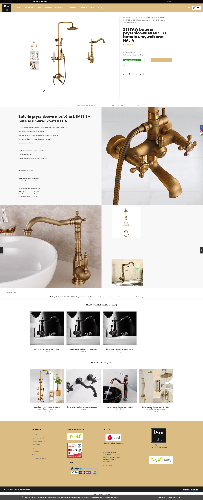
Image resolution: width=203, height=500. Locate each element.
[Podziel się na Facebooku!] (129, 74)
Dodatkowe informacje (86, 105)
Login (169, 1)
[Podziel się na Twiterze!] (140, 74)
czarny (133, 297)
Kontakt (34, 435)
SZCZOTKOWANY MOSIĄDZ (68, 297)
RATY (33, 448)
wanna (150, 297)
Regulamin (36, 451)
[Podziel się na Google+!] (133, 74)
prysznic (145, 297)
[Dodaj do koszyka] (161, 60)
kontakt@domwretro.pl (159, 445)
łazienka (139, 297)
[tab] (59, 105)
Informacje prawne (39, 458)
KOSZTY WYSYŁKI (117, 105)
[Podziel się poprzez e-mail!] (136, 74)
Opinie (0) (141, 105)
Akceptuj (162, 497)
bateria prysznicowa (103, 297)
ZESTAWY (146, 18)
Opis (59, 105)
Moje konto (36, 445)
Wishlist (34, 455)
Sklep (138, 18)
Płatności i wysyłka (38, 438)
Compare (129, 66)
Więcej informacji (175, 497)
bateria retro (114, 297)
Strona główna (128, 18)
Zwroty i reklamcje (38, 441)
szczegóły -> (107, 465)
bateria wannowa (125, 297)
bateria (93, 297)
